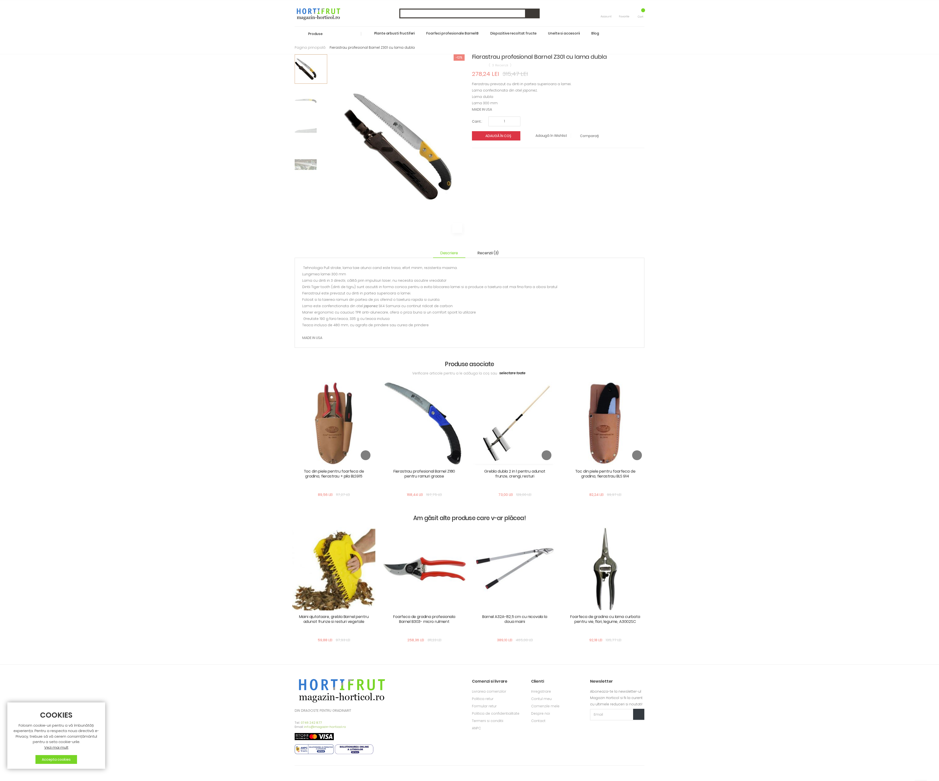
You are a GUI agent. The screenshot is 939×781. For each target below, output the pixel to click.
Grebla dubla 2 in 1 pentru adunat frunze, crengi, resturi (514, 473)
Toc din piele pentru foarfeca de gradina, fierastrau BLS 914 (605, 473)
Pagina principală (310, 47)
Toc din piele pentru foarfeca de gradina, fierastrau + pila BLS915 (334, 473)
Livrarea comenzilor (489, 691)
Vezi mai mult (56, 747)
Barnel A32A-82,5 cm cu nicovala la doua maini (514, 619)
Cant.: (477, 121)
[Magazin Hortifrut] (318, 13)
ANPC (476, 728)
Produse (315, 33)
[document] (56, 737)
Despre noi (540, 713)
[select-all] (512, 373)
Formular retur (484, 706)
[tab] (451, 253)
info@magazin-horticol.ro (325, 726)
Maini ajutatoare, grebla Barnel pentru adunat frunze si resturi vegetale (334, 619)
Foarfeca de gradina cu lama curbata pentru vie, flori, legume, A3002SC (605, 619)
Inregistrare (541, 691)
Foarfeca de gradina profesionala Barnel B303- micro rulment (424, 619)
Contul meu (541, 698)
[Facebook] (296, 773)
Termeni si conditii (487, 720)
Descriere (449, 253)
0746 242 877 (311, 722)
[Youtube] (304, 773)
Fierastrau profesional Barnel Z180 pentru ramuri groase (424, 473)
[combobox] (469, 13)
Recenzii (487, 253)
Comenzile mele (545, 706)
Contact (538, 720)
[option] (311, 69)
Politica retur (482, 698)
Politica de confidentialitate (495, 713)
